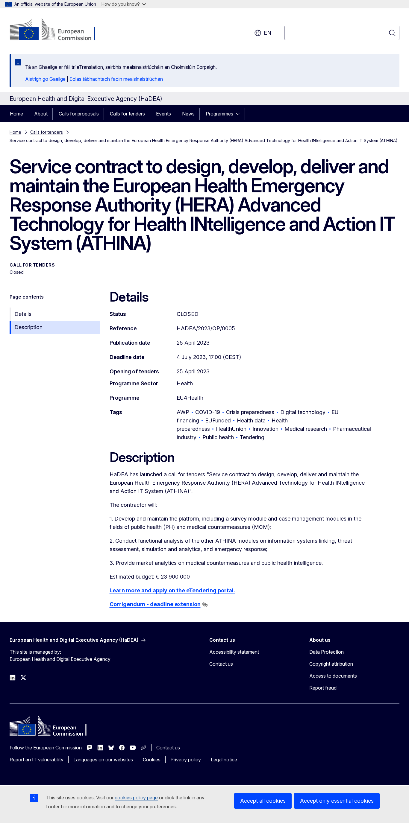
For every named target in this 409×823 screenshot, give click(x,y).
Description (28, 327)
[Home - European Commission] (58, 30)
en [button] (267, 33)
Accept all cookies (263, 801)
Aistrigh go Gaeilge (45, 79)
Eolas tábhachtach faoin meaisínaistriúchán (116, 79)
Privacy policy (185, 760)
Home (16, 114)
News (188, 114)
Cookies (151, 760)
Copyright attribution (331, 664)
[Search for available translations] (205, 605)
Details (22, 314)
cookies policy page (136, 798)
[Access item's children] (239, 113)
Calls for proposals (79, 114)
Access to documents (333, 676)
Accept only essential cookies (337, 801)
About (41, 114)
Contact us (221, 664)
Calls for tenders (127, 114)
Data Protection (326, 652)
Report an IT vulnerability (36, 760)
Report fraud (323, 688)
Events (163, 114)
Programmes (219, 114)
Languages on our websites (103, 760)
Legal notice (224, 760)
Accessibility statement (234, 652)
